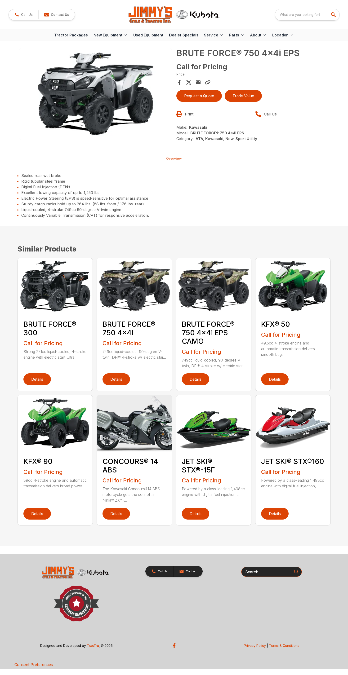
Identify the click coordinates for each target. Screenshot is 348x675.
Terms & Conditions (284, 646)
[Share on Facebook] (179, 82)
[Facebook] (174, 646)
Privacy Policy (255, 646)
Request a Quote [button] (199, 95)
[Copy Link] (207, 82)
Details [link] (37, 379)
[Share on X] (189, 82)
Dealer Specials (183, 35)
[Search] (296, 571)
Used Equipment (148, 35)
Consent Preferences (33, 664)
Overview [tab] (174, 158)
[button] (23, 14)
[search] (333, 14)
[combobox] (307, 14)
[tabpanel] (95, 94)
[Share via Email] (198, 82)
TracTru (93, 646)
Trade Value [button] (243, 95)
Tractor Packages (71, 35)
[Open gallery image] (95, 94)
